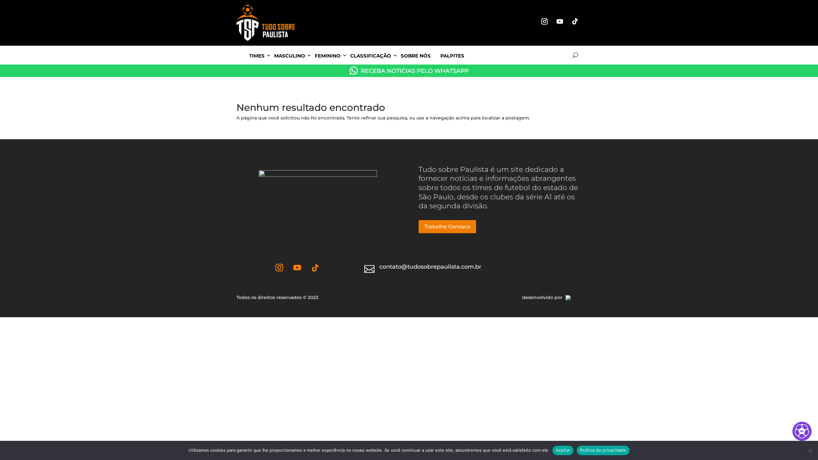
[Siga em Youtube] (559, 21)
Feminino (328, 56)
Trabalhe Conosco (447, 227)
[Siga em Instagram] (544, 21)
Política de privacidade (603, 450)
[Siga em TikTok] (575, 21)
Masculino (289, 56)
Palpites (452, 56)
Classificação (370, 56)
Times (257, 56)
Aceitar (563, 450)
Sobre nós (416, 56)
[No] (810, 450)
